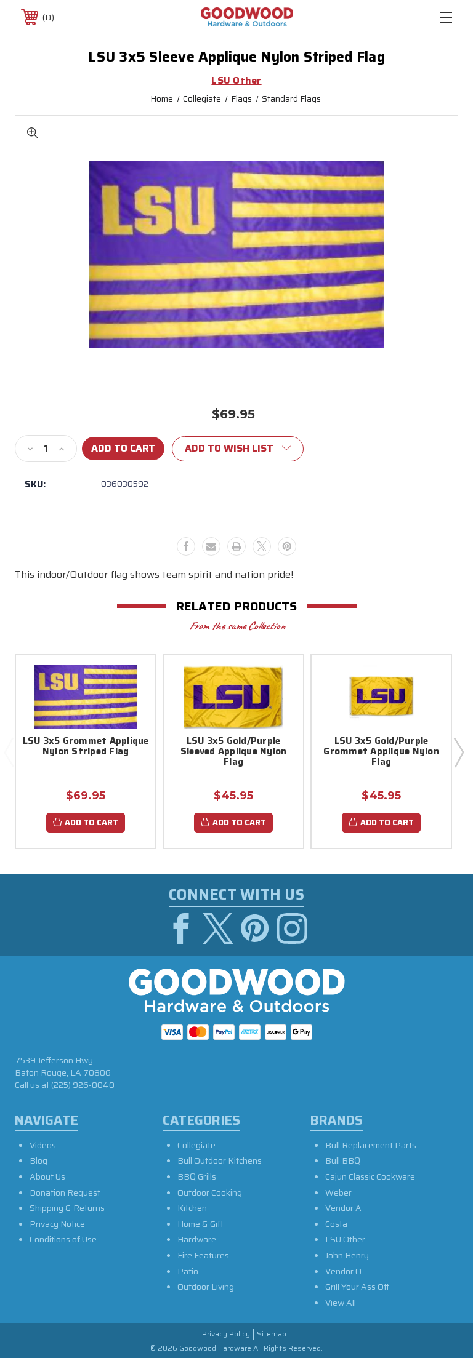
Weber (338, 1192)
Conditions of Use (63, 1239)
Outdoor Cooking (209, 1192)
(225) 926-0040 (83, 1085)
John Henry (347, 1255)
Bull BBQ (342, 1160)
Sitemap (271, 1334)
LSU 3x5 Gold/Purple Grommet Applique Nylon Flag (381, 752)
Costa (336, 1224)
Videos (43, 1145)
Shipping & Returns (67, 1208)
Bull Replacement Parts (370, 1145)
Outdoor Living (205, 1286)
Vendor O (343, 1271)
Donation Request (65, 1192)
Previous (8, 752)
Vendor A (343, 1208)
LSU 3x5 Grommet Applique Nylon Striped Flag (86, 747)
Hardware (196, 1239)
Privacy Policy (226, 1334)
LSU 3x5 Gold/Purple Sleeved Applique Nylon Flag (233, 752)
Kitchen (192, 1208)
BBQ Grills (196, 1176)
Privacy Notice (57, 1224)
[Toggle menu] (446, 17)
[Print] (236, 546)
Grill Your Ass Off (357, 1286)
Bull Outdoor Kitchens (219, 1160)
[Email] (211, 546)
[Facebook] (186, 546)
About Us (47, 1176)
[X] (262, 546)
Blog (38, 1160)
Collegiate (196, 1145)
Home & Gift (200, 1224)
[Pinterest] (287, 546)
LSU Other (345, 1239)
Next (458, 752)
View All (340, 1302)
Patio (187, 1271)
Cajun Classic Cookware (370, 1176)
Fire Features (203, 1255)
